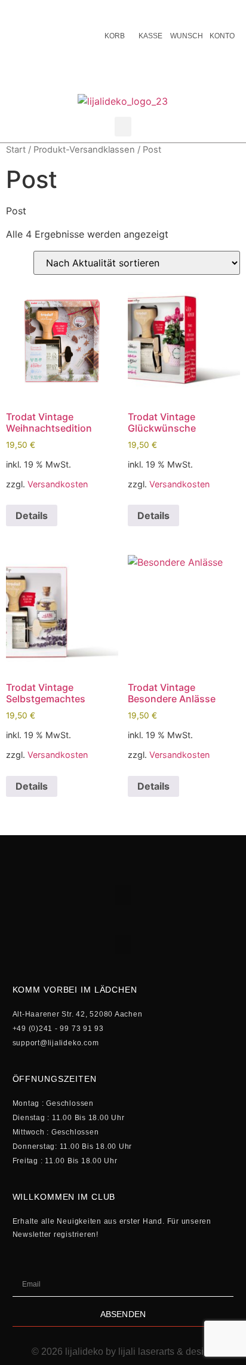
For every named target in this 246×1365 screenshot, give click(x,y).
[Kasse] (150, 12)
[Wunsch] (186, 12)
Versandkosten (57, 484)
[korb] (115, 12)
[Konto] (222, 12)
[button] (123, 126)
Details (32, 515)
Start (16, 149)
